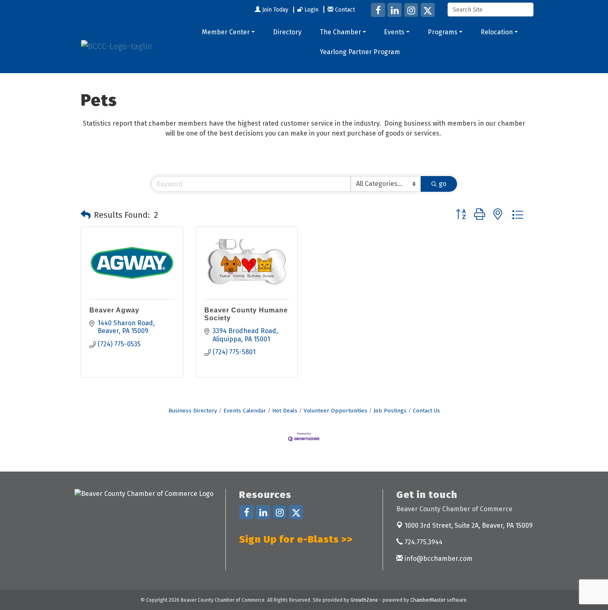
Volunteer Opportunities (335, 410)
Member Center (226, 32)
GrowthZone (364, 600)
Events (394, 32)
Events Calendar (244, 410)
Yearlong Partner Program (360, 52)
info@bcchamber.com (437, 558)
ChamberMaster (427, 600)
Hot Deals (284, 410)
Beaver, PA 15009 (469, 525)
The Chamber (340, 32)
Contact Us (426, 410)
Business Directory (192, 410)
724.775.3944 (423, 542)
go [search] (442, 184)
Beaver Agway (114, 310)
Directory (287, 32)
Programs (442, 32)
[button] (86, 214)
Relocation (497, 32)
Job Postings (390, 410)
